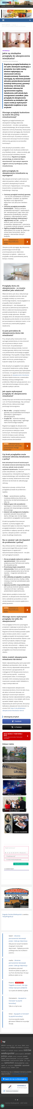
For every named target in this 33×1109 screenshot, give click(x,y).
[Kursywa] (7, 853)
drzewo (19, 1045)
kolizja (12, 1047)
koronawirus (19, 1047)
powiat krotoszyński (11, 1058)
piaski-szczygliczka (19, 1053)
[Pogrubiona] (5, 853)
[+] (25, 852)
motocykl (10, 1050)
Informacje (6, 50)
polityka (10, 1056)
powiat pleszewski (14, 1060)
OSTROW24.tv (21, 1086)
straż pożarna (19, 1063)
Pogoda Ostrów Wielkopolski (12, 914)
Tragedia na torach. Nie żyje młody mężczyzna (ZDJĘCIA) (18, 985)
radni (25, 1060)
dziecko (27, 1045)
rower (28, 1060)
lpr (7, 1050)
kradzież (3, 1050)
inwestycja (7, 1047)
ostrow (16, 61)
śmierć (13, 1067)
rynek (2, 1063)
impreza (2, 1047)
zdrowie (3, 1067)
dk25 (16, 1045)
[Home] (6, 24)
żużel (17, 1067)
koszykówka (26, 1047)
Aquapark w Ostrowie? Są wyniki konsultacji (17, 1000)
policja (4, 1056)
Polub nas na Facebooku (12, 1091)
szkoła (26, 1063)
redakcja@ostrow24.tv (20, 1074)
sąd (6, 1065)
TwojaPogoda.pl (7, 916)
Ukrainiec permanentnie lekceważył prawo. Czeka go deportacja (18, 938)
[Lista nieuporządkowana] (15, 853)
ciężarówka (8, 1045)
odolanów (21, 1050)
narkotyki (16, 1050)
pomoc (14, 1056)
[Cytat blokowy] (17, 853)
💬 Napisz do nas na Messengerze (14, 1079)
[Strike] (11, 853)
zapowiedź (25, 1065)
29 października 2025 (8, 61)
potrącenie (19, 1056)
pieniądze (28, 1054)
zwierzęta (8, 1067)
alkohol (3, 1045)
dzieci (23, 1045)
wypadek (17, 1065)
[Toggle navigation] (3, 20)
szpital (3, 1065)
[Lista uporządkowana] (13, 853)
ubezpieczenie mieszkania (21, 375)
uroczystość (11, 1065)
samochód (9, 1062)
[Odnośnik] (21, 853)
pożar (21, 1060)
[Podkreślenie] (9, 853)
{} (22, 852)
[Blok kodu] (19, 853)
